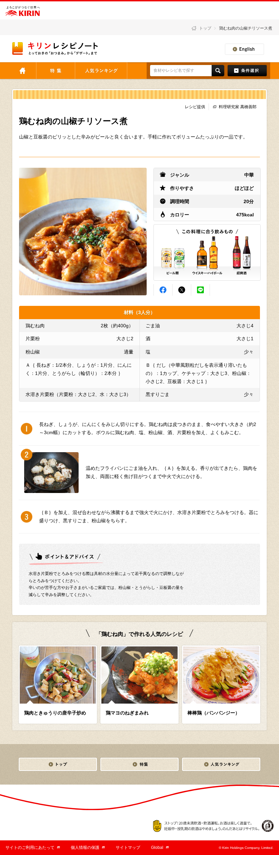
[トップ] (58, 764)
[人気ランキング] (221, 764)
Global (160, 847)
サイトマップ (128, 847)
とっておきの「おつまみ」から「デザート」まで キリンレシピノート (55, 48)
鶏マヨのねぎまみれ (127, 713)
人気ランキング (101, 70)
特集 (55, 70)
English (244, 49)
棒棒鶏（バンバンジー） (213, 713)
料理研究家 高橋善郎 (238, 106)
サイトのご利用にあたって (32, 847)
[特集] (139, 764)
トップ (205, 28)
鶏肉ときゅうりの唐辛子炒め (55, 713)
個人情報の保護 (88, 847)
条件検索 (247, 70)
